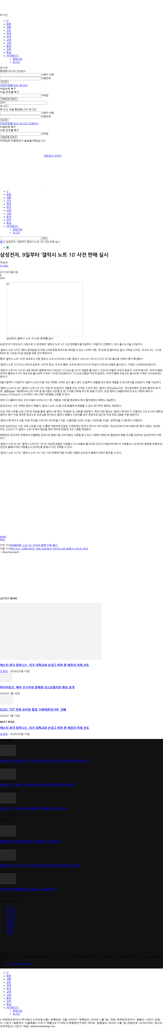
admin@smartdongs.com (18, 963)
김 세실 (4, 265)
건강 (8, 30)
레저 (8, 36)
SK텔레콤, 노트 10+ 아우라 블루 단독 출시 (34, 545)
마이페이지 (12, 55)
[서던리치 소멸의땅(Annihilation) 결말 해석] (8, 883)
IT (7, 21)
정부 (8, 49)
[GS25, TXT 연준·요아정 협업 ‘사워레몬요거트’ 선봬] (6, 703)
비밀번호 (46, 78)
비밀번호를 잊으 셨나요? (14, 85)
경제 (8, 33)
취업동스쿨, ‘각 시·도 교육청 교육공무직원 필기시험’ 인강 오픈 (40, 865)
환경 (8, 46)
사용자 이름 (47, 74)
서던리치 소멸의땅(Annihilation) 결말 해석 (28, 889)
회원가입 (17, 59)
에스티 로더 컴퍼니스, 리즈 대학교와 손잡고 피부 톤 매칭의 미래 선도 (44, 665)
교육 (8, 40)
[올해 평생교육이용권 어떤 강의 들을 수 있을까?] (8, 835)
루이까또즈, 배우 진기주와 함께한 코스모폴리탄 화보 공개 (37, 687)
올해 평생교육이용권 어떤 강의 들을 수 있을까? (30, 841)
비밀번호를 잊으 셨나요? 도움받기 (19, 123)
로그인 (16, 62)
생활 (8, 27)
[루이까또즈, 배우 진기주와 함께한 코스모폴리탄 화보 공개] (6, 681)
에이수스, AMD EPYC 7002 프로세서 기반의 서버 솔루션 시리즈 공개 (49, 548)
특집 (8, 52)
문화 (8, 24)
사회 (8, 43)
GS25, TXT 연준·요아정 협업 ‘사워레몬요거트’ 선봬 (33, 709)
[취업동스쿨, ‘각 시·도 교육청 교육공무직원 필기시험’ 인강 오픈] (8, 859)
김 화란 (4, 671)
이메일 (44, 95)
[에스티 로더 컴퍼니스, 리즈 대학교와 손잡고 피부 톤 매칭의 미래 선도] (51, 659)
